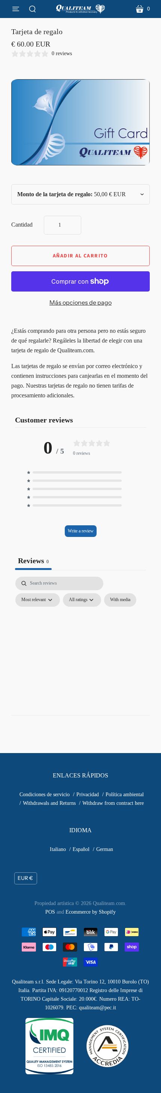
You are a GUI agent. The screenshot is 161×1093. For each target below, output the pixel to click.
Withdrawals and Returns (49, 803)
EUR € (25, 878)
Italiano (58, 849)
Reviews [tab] (33, 560)
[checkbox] (120, 600)
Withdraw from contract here (113, 803)
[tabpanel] (80, 634)
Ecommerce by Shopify (91, 912)
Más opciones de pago (80, 302)
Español (81, 849)
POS (50, 912)
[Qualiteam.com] (80, 9)
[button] (80, 472)
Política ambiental (125, 794)
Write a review (81, 531)
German (104, 849)
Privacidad (87, 794)
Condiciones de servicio (44, 794)
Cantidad (22, 224)
